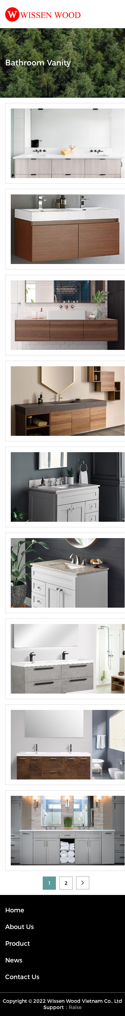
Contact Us (22, 977)
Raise (75, 1007)
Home (14, 910)
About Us (19, 927)
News (13, 960)
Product (17, 943)
